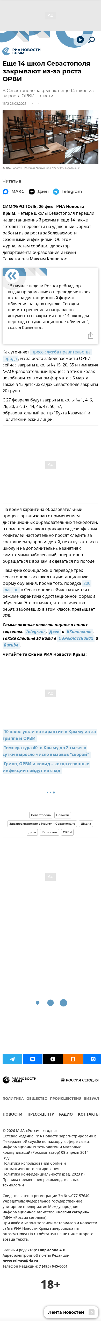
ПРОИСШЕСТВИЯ (65, 1099)
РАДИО (66, 1115)
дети (32, 832)
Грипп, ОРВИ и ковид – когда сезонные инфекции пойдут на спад (46, 767)
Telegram (35, 632)
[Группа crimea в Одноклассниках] (73, 1059)
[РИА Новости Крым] (21, 51)
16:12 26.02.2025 (14, 104)
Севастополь (41, 815)
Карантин (49, 832)
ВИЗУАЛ (91, 1099)
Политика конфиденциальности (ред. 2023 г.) (43, 1175)
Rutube (11, 645)
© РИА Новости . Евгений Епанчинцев (27, 168)
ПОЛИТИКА (13, 1099)
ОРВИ (67, 832)
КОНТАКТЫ (89, 1115)
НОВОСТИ (12, 1115)
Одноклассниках (76, 638)
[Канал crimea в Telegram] (12, 1059)
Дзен (54, 632)
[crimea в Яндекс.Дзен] (53, 1059)
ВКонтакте (79, 632)
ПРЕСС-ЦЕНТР (40, 1115)
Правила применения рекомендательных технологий (41, 1182)
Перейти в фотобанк (66, 168)
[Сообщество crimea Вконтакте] (32, 1059)
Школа (86, 823)
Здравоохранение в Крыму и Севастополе (42, 823)
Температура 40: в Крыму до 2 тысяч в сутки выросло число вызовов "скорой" (46, 751)
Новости (62, 815)
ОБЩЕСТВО (36, 1099)
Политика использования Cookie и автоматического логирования (34, 1166)
